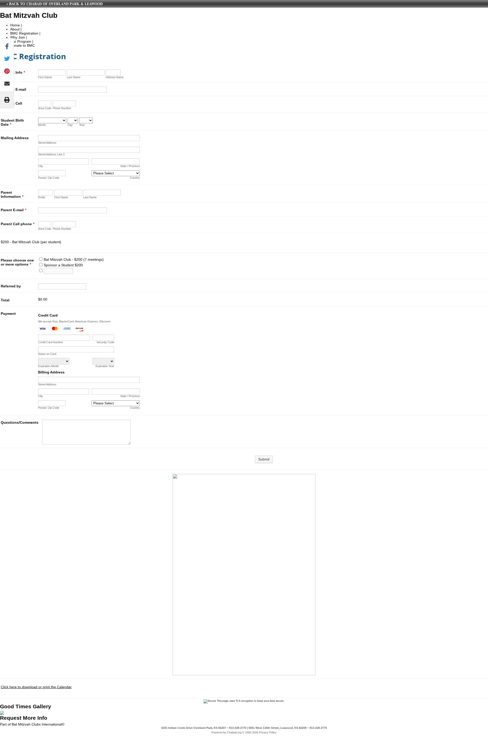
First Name (45, 77)
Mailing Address (15, 138)
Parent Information (12, 194)
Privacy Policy (268, 732)
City (40, 166)
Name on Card (47, 353)
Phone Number (62, 108)
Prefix (41, 197)
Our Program (20, 41)
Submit (263, 459)
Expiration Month (48, 366)
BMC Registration (24, 33)
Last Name (73, 77)
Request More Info (23, 718)
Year (82, 124)
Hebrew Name (115, 77)
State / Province (130, 166)
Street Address (47, 142)
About (15, 29)
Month (42, 124)
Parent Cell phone (17, 224)
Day (70, 124)
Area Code (44, 108)
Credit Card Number (50, 342)
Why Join (17, 37)
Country (135, 177)
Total (5, 300)
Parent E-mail (13, 210)
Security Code (105, 342)
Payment (8, 313)
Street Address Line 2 (51, 154)
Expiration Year (105, 366)
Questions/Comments (19, 422)
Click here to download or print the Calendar (36, 687)
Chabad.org (234, 732)
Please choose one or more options (17, 262)
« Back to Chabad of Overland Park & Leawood (54, 3)
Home (15, 25)
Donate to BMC (22, 45)
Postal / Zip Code (48, 177)
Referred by (11, 286)
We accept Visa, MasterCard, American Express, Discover (74, 321)
